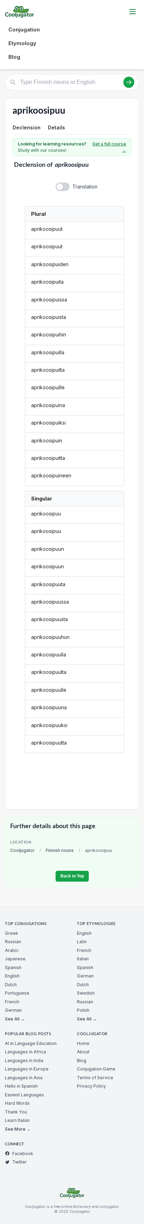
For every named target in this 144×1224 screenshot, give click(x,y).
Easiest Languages (24, 1094)
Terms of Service (95, 1077)
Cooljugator (22, 850)
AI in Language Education (31, 1043)
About (83, 1051)
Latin (82, 941)
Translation (85, 187)
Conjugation (24, 29)
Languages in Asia (24, 1077)
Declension (27, 127)
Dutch (11, 984)
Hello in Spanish (21, 1086)
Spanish (13, 967)
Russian (13, 941)
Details (56, 127)
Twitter (19, 1162)
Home (83, 1043)
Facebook (22, 1153)
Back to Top (72, 876)
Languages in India (24, 1060)
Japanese (15, 958)
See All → (15, 1019)
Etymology (22, 43)
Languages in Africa (25, 1051)
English (12, 976)
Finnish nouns (60, 850)
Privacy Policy (91, 1086)
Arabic (12, 950)
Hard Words (17, 1103)
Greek (11, 933)
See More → (18, 1129)
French (12, 1001)
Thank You (16, 1112)
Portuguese (17, 993)
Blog (14, 57)
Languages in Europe (27, 1069)
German (13, 1010)
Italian (83, 958)
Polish (83, 1010)
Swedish (86, 993)
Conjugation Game (96, 1069)
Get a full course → (109, 147)
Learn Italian (17, 1120)
